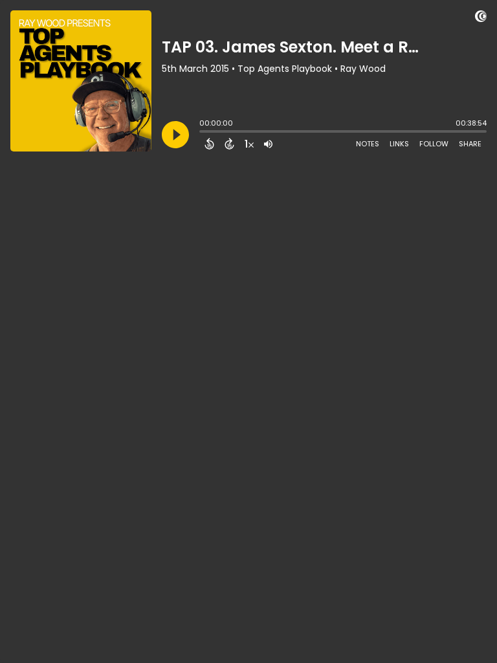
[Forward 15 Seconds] (229, 144)
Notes (367, 144)
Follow (433, 144)
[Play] (175, 134)
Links (399, 144)
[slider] (202, 132)
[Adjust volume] (268, 144)
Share (470, 144)
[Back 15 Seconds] (209, 144)
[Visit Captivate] (481, 18)
